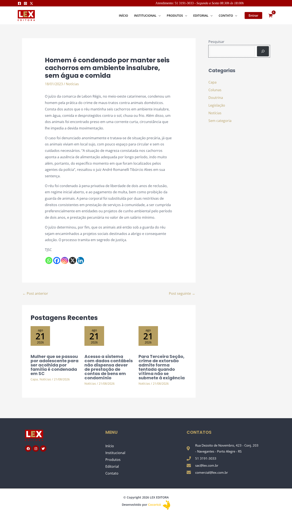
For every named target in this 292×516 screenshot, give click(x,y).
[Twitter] (31, 3)
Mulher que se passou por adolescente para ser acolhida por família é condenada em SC (54, 365)
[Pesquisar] (263, 51)
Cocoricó (155, 505)
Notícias (72, 84)
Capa (34, 379)
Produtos (113, 459)
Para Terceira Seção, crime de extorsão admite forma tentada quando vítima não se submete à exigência (162, 367)
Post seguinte (182, 293)
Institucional (115, 452)
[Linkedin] (80, 260)
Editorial (112, 466)
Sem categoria (220, 120)
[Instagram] (25, 3)
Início (109, 446)
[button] (158, 15)
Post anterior (35, 293)
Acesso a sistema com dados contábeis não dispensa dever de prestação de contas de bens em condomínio (108, 367)
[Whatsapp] (48, 260)
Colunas (214, 90)
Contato (111, 473)
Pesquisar (216, 41)
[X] (72, 260)
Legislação (216, 105)
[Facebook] (19, 3)
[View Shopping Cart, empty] (270, 15)
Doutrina (215, 97)
